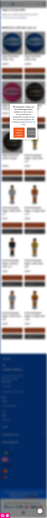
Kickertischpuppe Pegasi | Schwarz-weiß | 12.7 (10, 263)
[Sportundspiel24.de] (31, 496)
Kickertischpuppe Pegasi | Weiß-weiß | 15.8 (11, 316)
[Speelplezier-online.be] (35, 496)
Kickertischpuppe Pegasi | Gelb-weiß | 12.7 (33, 158)
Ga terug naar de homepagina (14, 17)
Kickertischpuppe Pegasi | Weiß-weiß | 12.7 (11, 210)
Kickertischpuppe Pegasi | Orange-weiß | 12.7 (34, 210)
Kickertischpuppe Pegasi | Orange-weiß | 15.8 (34, 316)
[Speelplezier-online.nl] (27, 496)
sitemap (37, 503)
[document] (23, 122)
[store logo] (17, 3)
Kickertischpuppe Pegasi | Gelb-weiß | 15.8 (33, 263)
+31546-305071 (12, 369)
